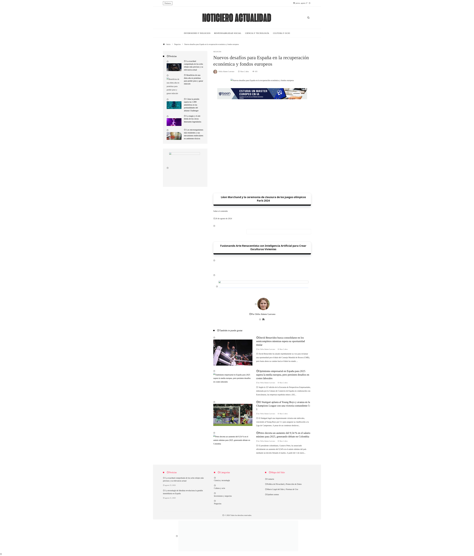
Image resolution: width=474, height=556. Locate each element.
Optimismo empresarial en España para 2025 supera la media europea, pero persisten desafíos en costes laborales (282, 375)
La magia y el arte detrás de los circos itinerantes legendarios (192, 119)
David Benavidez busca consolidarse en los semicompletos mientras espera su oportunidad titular (280, 341)
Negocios (217, 52)
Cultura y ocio (219, 488)
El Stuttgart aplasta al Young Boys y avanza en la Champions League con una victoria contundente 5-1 (283, 405)
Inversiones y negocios (223, 496)
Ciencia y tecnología (222, 480)
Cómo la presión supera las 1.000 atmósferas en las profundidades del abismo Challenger (191, 105)
